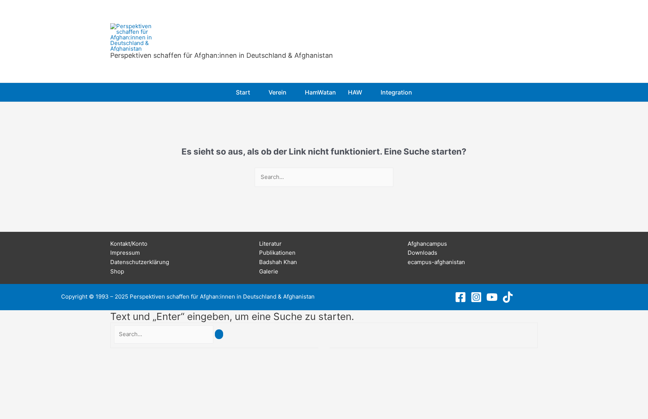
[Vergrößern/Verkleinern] (2, 354)
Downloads (422, 252)
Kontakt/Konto (128, 243)
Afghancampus (427, 243)
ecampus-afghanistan (436, 262)
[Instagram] (476, 297)
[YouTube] (492, 297)
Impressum (125, 252)
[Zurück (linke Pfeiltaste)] (2, 364)
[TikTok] (507, 297)
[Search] (219, 334)
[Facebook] (460, 297)
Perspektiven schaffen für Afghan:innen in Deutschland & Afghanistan (221, 55)
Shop (117, 271)
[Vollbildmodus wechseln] (7, 354)
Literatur (270, 243)
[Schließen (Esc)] (18, 354)
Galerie (268, 271)
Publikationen (277, 252)
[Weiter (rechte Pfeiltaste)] (7, 364)
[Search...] (164, 334)
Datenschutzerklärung (139, 262)
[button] (253, 92)
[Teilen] (12, 354)
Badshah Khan (278, 262)
